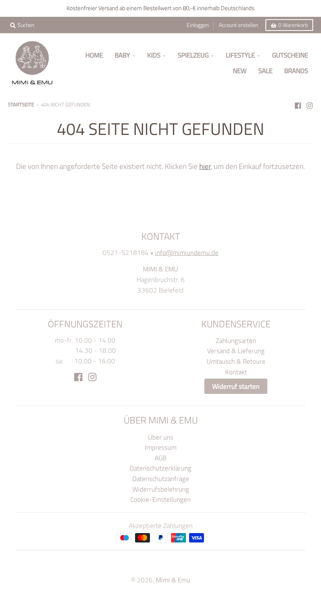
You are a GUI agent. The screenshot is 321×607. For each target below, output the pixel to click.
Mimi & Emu (173, 580)
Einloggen (198, 25)
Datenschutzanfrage (160, 478)
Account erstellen (238, 25)
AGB (160, 458)
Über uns (160, 437)
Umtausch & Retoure (236, 361)
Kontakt (236, 372)
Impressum (161, 447)
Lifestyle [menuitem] (240, 55)
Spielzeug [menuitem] (193, 55)
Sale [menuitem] (265, 70)
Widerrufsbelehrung (160, 489)
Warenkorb (293, 25)
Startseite (21, 104)
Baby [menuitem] (122, 55)
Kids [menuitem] (153, 55)
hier (205, 166)
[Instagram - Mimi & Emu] (309, 104)
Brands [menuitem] (296, 70)
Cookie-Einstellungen (160, 499)
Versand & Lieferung (236, 351)
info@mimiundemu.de (186, 252)
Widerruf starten (236, 386)
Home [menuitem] (94, 55)
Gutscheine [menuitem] (290, 55)
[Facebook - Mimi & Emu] (297, 104)
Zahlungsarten (236, 340)
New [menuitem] (240, 70)
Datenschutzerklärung (160, 468)
